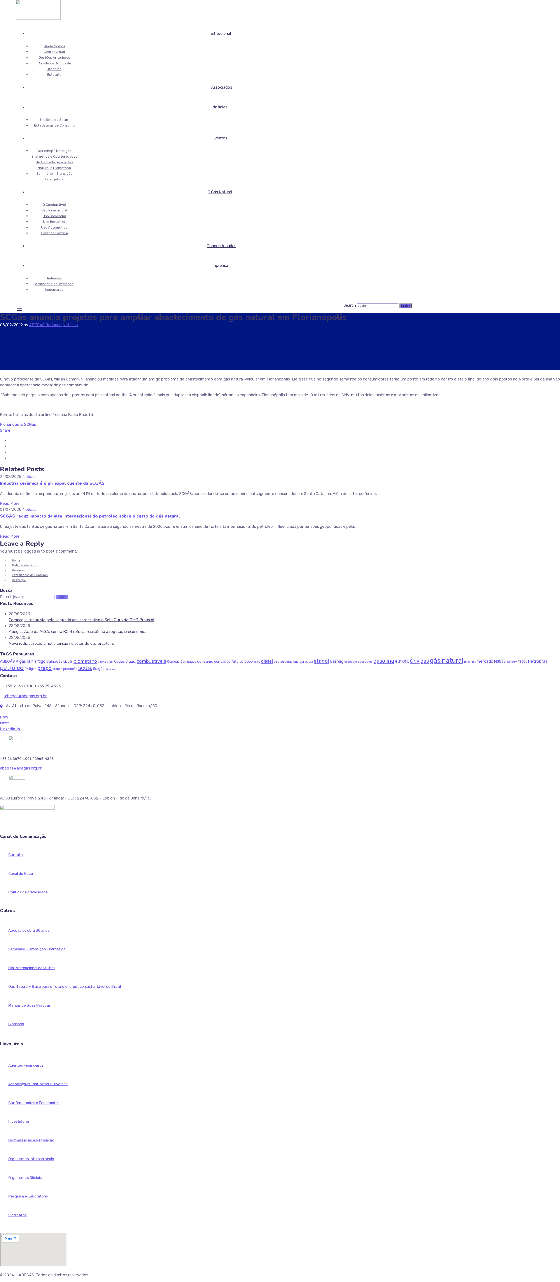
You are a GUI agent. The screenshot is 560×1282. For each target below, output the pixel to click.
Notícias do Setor (54, 120)
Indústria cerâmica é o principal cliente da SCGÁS (52, 483)
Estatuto (54, 74)
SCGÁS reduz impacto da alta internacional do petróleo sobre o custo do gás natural (90, 516)
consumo (205, 661)
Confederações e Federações (33, 1103)
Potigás (30, 669)
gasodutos (365, 661)
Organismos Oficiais (25, 1177)
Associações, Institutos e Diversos (38, 1084)
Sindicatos (17, 1215)
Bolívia (102, 661)
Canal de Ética (20, 873)
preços (57, 669)
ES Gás (309, 661)
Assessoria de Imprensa (54, 284)
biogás (68, 662)
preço (44, 668)
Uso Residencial (54, 210)
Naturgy (512, 661)
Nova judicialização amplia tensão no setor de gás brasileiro (61, 643)
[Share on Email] (10, 458)
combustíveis (151, 661)
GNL (405, 661)
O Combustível (54, 205)
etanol (321, 661)
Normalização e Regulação (31, 1140)
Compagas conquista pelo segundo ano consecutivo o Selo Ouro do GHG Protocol (81, 619)
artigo (40, 661)
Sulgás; (99, 668)
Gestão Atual (54, 52)
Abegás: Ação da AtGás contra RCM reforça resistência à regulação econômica (78, 631)
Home (16, 560)
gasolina (383, 661)
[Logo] (38, 2)
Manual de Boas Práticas (29, 1005)
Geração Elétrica (54, 233)
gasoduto (350, 661)
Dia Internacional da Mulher (31, 968)
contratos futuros (228, 661)
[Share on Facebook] (10, 440)
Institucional (219, 33)
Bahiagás (54, 661)
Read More (9, 503)
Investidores (19, 1121)
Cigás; (130, 661)
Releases (54, 278)
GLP (398, 661)
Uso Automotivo (54, 227)
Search (349, 305)
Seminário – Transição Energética (36, 949)
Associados (221, 87)
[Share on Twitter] (10, 446)
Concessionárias (221, 245)
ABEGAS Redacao (45, 324)
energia (298, 662)
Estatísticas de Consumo (54, 125)
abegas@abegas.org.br (25, 696)
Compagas (188, 662)
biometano (85, 661)
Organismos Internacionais (31, 1159)
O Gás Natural (220, 192)
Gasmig (336, 661)
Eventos (219, 138)
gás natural (446, 660)
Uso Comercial (54, 216)
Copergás (252, 661)
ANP (30, 662)
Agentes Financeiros (26, 1065)
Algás (21, 661)
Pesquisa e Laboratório (28, 1196)
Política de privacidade (28, 892)
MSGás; (500, 661)
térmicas (111, 669)
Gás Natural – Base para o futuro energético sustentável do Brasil (64, 986)
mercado (484, 661)
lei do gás (470, 661)
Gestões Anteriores (54, 57)
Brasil (110, 661)
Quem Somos (54, 46)
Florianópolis (11, 424)
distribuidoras (283, 661)
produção (70, 669)
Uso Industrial (54, 222)
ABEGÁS (7, 661)
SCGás (30, 424)
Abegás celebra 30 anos (28, 930)
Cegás (119, 661)
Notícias (219, 107)
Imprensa (219, 265)
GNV (415, 661)
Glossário (16, 1024)
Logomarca (54, 289)
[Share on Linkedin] (10, 452)
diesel (267, 661)
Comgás (173, 662)
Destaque (19, 580)
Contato (15, 854)
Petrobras (538, 661)
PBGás (522, 662)
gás (424, 661)
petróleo (12, 667)
